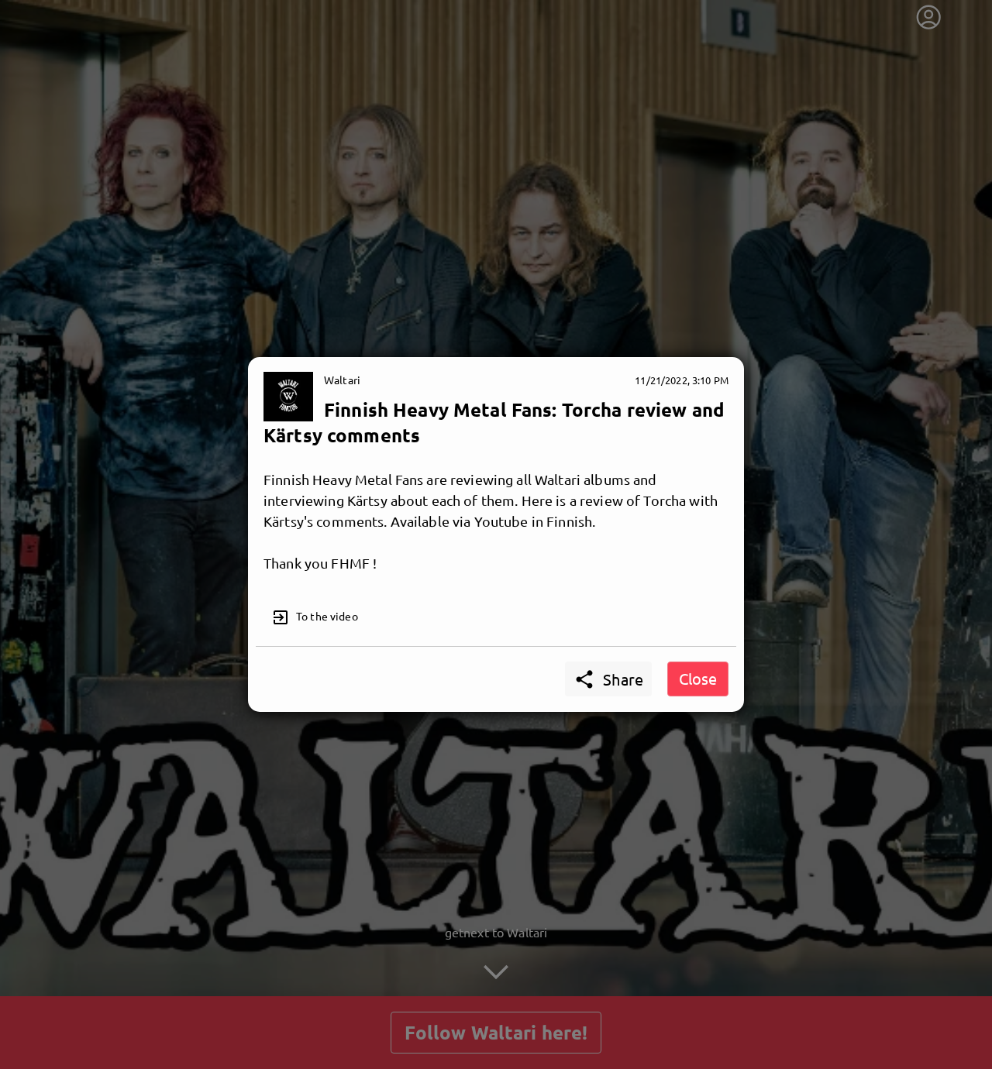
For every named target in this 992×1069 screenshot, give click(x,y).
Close (698, 678)
